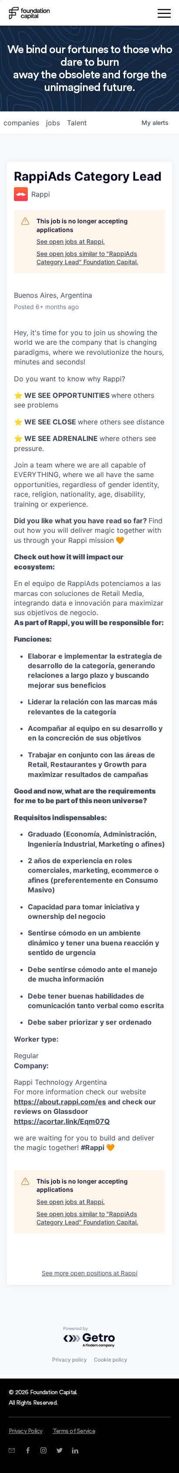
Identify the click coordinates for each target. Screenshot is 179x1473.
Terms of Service (74, 1431)
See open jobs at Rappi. (70, 241)
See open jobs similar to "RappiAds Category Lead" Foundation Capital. (87, 258)
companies (21, 122)
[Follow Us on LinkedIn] (75, 1450)
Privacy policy (69, 1359)
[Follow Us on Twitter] (59, 1450)
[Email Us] (11, 1450)
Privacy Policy (26, 1431)
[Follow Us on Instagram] (43, 1450)
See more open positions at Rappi (89, 1273)
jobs (53, 122)
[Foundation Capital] (29, 13)
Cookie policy (110, 1359)
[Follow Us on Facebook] (27, 1450)
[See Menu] (164, 15)
